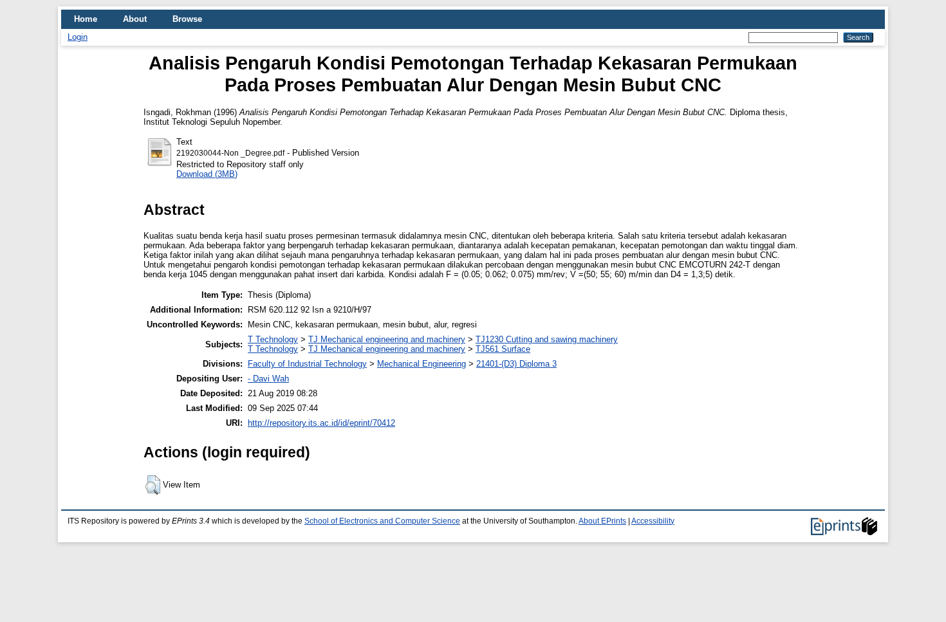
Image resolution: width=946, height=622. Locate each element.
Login (78, 37)
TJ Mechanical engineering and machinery (386, 339)
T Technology (273, 339)
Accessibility (652, 521)
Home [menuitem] (85, 19)
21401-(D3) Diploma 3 (516, 364)
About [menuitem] (135, 19)
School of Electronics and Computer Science (382, 521)
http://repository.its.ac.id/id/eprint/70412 (321, 423)
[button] (152, 485)
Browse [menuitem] (187, 19)
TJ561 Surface (503, 349)
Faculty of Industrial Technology (307, 364)
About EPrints (602, 521)
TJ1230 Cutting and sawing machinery (547, 339)
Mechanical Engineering (421, 364)
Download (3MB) (206, 174)
